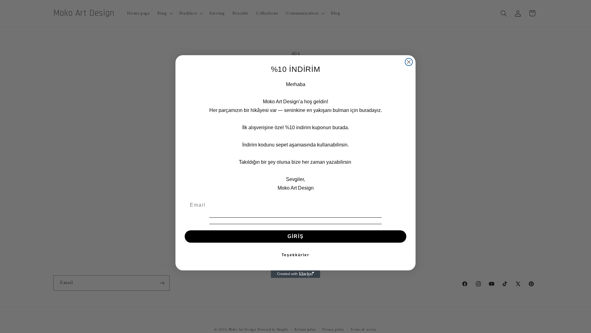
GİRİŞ (295, 236)
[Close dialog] (408, 62)
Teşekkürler (295, 255)
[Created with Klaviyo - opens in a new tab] (295, 274)
